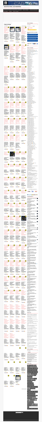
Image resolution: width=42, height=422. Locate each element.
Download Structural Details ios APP (32, 38)
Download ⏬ (17, 149)
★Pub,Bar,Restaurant (29, 185)
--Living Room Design (29, 153)
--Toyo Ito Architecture (29, 140)
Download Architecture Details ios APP (32, 34)
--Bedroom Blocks (29, 62)
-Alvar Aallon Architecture (30, 118)
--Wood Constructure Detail (30, 114)
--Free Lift (28, 83)
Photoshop (28, 71)
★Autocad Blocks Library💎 (30, 54)
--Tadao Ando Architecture (30, 139)
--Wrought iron (28, 162)
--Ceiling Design (29, 151)
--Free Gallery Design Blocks (30, 73)
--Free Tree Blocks (29, 99)
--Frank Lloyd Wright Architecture (30, 136)
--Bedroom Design (29, 150)
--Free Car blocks (29, 91)
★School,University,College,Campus (31, 170)
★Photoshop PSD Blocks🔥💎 (30, 145)
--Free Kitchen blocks (29, 79)
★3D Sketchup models (29, 158)
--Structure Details (29, 112)
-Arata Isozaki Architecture (30, 119)
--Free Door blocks (29, 92)
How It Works (6, 11)
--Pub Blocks (28, 67)
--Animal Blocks (29, 70)
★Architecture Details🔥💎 (30, 103)
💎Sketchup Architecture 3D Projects (31, 102)
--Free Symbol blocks (29, 98)
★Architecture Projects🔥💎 (30, 142)
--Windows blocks (29, 63)
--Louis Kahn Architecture (30, 138)
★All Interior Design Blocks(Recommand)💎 (32, 51)
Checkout (10, 11)
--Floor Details (28, 104)
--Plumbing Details (29, 105)
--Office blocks (28, 64)
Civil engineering (29, 156)
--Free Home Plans (29, 86)
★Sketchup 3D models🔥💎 (30, 159)
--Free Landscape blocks (29, 94)
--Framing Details (29, 110)
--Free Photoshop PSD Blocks (30, 148)
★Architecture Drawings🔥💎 (30, 143)
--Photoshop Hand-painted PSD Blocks (31, 147)
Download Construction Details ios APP (32, 36)
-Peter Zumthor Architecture (30, 135)
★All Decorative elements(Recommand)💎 (31, 53)
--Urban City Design (29, 164)
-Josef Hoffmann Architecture (30, 132)
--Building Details (29, 106)
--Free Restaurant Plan (29, 84)
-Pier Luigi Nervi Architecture (30, 123)
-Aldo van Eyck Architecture (30, 127)
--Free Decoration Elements (30, 88)
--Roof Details (28, 111)
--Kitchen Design (29, 152)
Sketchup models (29, 186)
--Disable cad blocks (29, 65)
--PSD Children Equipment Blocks (30, 146)
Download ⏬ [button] (6, 41)
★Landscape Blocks (29, 160)
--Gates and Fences (29, 161)
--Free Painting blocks (29, 95)
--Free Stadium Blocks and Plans (30, 76)
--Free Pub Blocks (29, 75)
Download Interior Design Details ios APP (32, 40)
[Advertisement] (21, 17)
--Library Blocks (29, 68)
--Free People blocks (29, 96)
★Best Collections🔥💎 (29, 49)
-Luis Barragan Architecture (30, 121)
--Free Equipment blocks (29, 78)
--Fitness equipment (29, 59)
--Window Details (29, 113)
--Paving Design (29, 154)
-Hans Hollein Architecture (30, 130)
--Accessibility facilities (29, 115)
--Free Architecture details (30, 81)
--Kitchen (28, 55)
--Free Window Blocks (29, 100)
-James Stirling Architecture (30, 131)
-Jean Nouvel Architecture (30, 120)
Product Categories (15, 11)
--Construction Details (29, 107)
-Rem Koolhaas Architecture (30, 124)
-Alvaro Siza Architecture (29, 128)
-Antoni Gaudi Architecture (30, 129)
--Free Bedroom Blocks (29, 72)
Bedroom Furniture (29, 57)
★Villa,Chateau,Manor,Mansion (30, 167)
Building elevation (29, 155)
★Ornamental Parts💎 (29, 52)
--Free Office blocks (29, 89)
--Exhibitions (28, 144)
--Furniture (28, 56)
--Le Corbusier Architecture (30, 137)
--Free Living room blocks (30, 80)
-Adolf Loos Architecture (29, 126)
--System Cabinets (29, 60)
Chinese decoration (29, 187)
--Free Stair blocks (29, 97)
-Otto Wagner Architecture (30, 122)
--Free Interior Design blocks (30, 87)
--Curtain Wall (28, 108)
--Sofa (28, 58)
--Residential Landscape (29, 163)
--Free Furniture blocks (29, 90)
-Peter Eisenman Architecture (30, 134)
